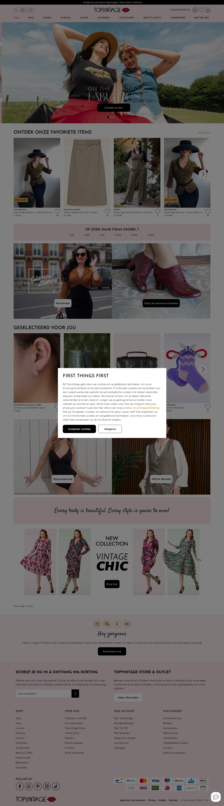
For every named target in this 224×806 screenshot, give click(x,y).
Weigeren (110, 429)
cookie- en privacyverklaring (141, 407)
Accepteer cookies (79, 429)
